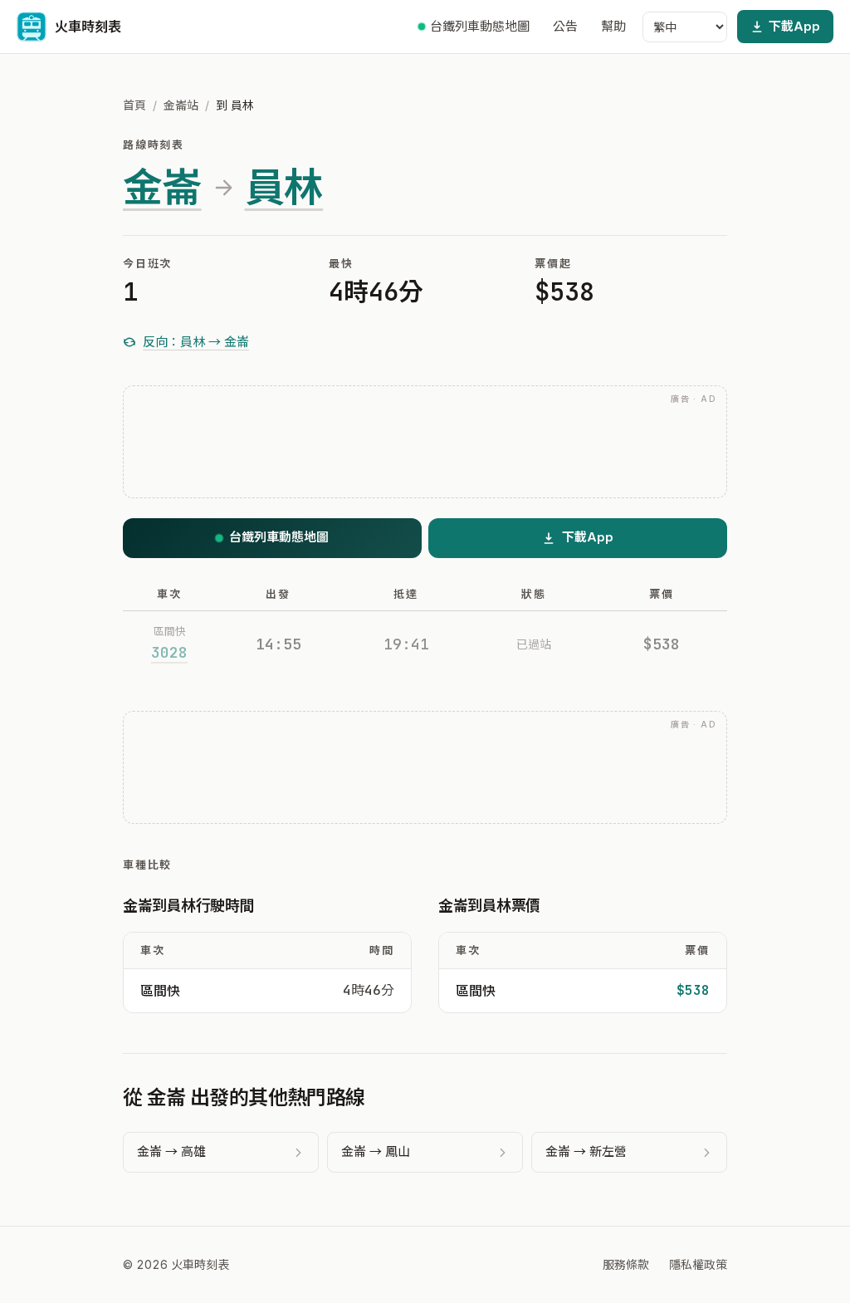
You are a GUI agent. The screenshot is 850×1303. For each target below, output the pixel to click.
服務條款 (626, 1264)
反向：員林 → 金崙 (196, 342)
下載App (794, 26)
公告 (565, 26)
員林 (284, 188)
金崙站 (181, 105)
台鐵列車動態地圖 (480, 26)
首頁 (134, 105)
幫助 (613, 26)
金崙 (162, 188)
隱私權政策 (698, 1264)
